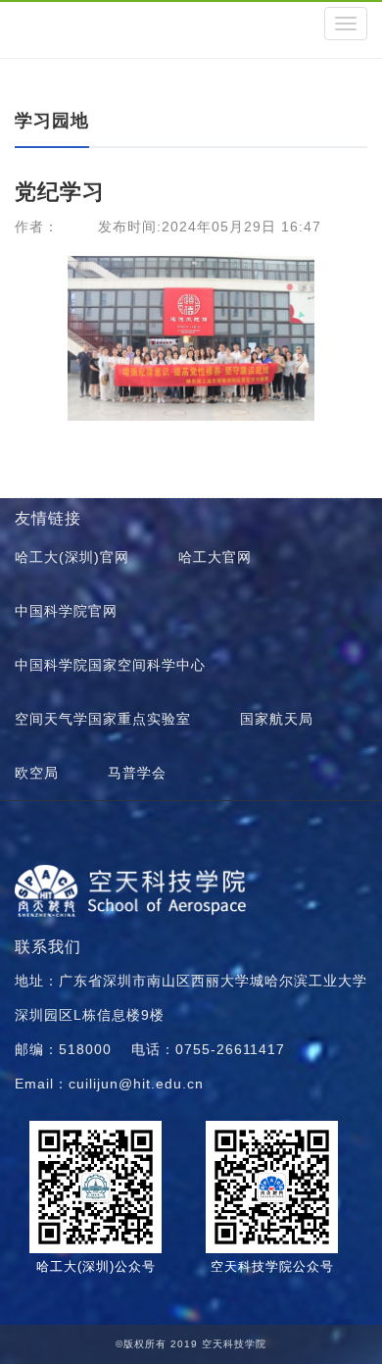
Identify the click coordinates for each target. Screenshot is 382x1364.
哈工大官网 (215, 557)
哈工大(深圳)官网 (72, 557)
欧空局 (37, 773)
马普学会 (137, 773)
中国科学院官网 (66, 611)
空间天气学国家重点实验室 (103, 719)
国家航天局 (276, 719)
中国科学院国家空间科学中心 (110, 665)
